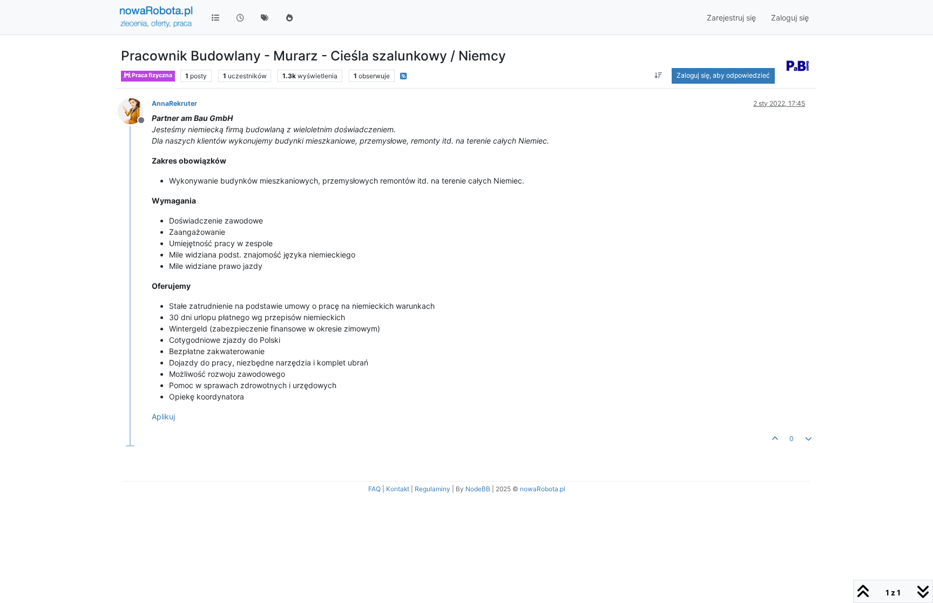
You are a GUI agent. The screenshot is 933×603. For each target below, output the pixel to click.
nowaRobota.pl (542, 489)
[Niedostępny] (135, 110)
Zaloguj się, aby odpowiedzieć (723, 75)
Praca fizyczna (151, 75)
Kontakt (397, 489)
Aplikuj (163, 416)
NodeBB (477, 489)
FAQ (374, 489)
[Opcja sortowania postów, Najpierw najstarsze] (658, 75)
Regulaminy (432, 489)
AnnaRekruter (174, 103)
